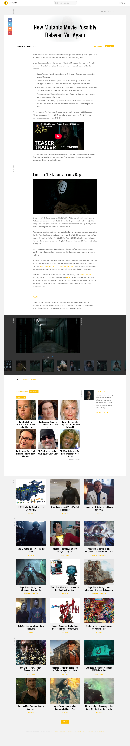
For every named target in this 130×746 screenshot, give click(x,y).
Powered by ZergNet (74, 459)
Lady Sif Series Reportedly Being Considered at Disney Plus (65, 707)
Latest (65, 722)
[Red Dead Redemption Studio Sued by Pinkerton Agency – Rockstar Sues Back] (65, 652)
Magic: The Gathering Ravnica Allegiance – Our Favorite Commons (99, 589)
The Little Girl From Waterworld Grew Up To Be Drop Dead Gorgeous (25, 424)
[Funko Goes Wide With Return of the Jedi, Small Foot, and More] (65, 572)
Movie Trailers (65, 555)
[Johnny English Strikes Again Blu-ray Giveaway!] (99, 492)
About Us (63, 731)
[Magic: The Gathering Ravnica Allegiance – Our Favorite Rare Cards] (99, 533)
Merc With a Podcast (30, 379)
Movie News (109, 46)
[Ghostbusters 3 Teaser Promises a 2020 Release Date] (99, 652)
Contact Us (71, 731)
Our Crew (55, 731)
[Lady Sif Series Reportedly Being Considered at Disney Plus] (65, 691)
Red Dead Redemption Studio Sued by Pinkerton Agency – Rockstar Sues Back (65, 670)
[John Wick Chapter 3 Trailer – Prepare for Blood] (31, 652)
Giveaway (89, 482)
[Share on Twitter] (10, 24)
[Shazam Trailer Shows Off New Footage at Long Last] (65, 533)
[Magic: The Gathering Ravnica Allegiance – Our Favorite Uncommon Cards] (31, 572)
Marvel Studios (85, 274)
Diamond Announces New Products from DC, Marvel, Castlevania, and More (65, 628)
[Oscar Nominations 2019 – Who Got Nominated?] (65, 492)
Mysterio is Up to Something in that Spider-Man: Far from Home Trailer (99, 707)
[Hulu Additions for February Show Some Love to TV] (31, 610)
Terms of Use (90, 731)
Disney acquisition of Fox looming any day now (56, 266)
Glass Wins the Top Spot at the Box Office (30, 550)
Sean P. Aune (100, 391)
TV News (31, 632)
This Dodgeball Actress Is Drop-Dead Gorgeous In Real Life (48, 424)
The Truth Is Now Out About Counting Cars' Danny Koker (48, 452)
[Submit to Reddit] (10, 29)
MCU (68, 277)
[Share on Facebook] (10, 20)
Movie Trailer (56, 524)
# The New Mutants (98, 46)
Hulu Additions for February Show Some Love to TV (31, 627)
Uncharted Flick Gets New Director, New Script (31, 707)
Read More (99, 413)
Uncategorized (65, 674)
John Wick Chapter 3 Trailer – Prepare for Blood (31, 669)
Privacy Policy (80, 731)
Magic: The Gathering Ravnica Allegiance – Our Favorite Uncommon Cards (31, 590)
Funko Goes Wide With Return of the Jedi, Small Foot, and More (65, 589)
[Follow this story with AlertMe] (10, 33)
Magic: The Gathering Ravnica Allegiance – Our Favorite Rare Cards (99, 550)
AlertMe (35, 297)
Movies (99, 513)
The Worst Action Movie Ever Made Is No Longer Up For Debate (70, 454)
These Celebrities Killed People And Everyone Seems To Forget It (70, 424)
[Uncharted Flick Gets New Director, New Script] (31, 691)
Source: (18, 379)
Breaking (55, 482)
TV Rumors (65, 713)
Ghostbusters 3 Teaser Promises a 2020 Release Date (99, 669)
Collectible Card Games (99, 555)
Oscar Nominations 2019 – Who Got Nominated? (65, 508)
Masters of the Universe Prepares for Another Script (99, 627)
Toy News (31, 513)
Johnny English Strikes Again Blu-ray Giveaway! (99, 508)
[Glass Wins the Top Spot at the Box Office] (31, 533)
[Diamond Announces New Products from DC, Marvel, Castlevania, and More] (65, 610)
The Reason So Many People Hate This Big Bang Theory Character (25, 454)
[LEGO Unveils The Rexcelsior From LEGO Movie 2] (31, 492)
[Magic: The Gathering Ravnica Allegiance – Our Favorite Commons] (99, 572)
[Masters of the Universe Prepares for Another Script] (99, 610)
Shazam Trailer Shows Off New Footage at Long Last (65, 550)
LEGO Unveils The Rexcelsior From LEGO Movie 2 (31, 508)
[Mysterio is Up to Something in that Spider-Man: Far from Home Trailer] (99, 691)
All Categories (101, 731)
